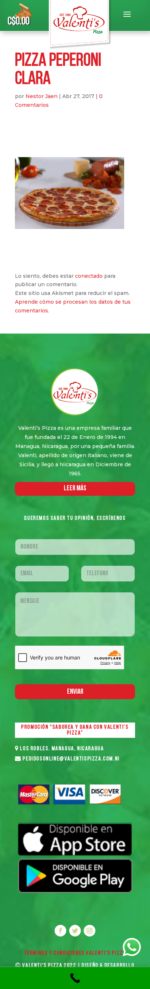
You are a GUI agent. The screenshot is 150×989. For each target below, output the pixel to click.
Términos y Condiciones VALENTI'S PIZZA (75, 953)
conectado (89, 276)
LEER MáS (75, 488)
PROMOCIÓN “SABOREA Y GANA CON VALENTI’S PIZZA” (75, 730)
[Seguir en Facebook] (60, 931)
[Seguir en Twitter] (75, 931)
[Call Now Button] (75, 978)
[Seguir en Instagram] (89, 931)
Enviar (75, 692)
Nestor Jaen (41, 96)
